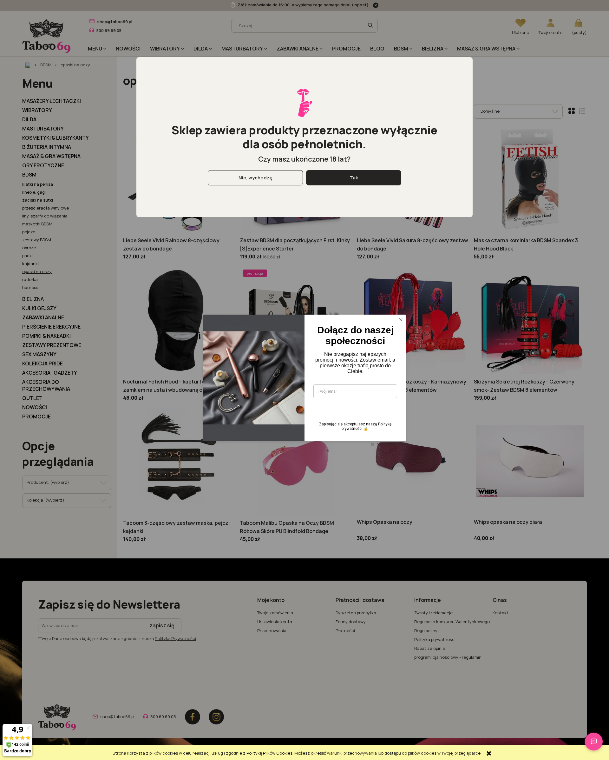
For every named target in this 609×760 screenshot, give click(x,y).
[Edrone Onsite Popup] (304, 380)
